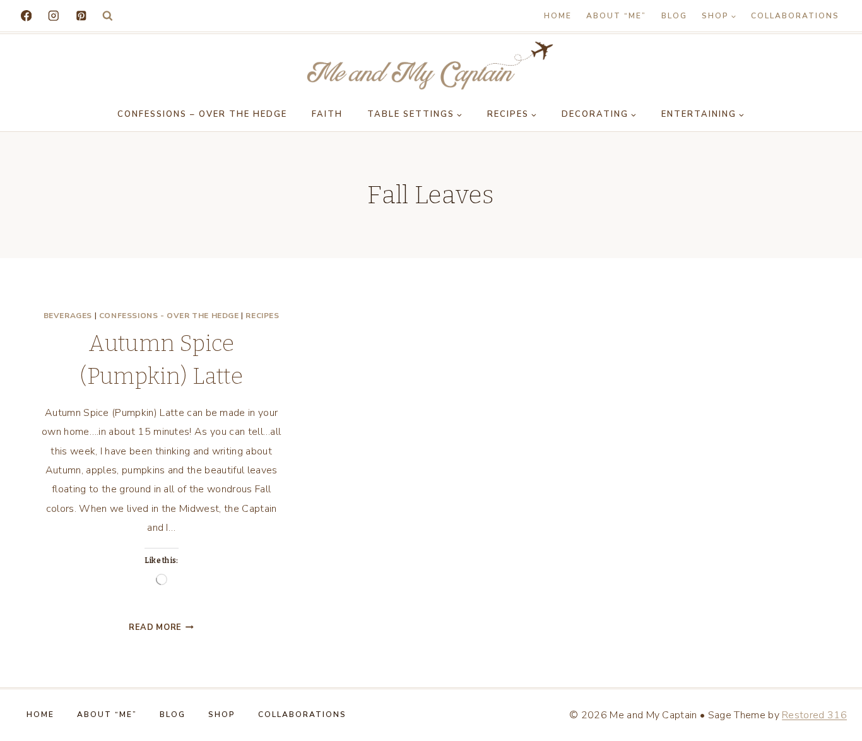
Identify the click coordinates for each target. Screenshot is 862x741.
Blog (674, 16)
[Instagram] (53, 15)
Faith (327, 114)
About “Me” (616, 16)
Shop (221, 714)
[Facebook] (26, 15)
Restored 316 (814, 715)
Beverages (68, 316)
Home (558, 16)
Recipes (262, 316)
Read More (161, 627)
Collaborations (795, 16)
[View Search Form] (107, 16)
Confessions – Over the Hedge (202, 114)
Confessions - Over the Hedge (169, 316)
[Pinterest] (81, 15)
